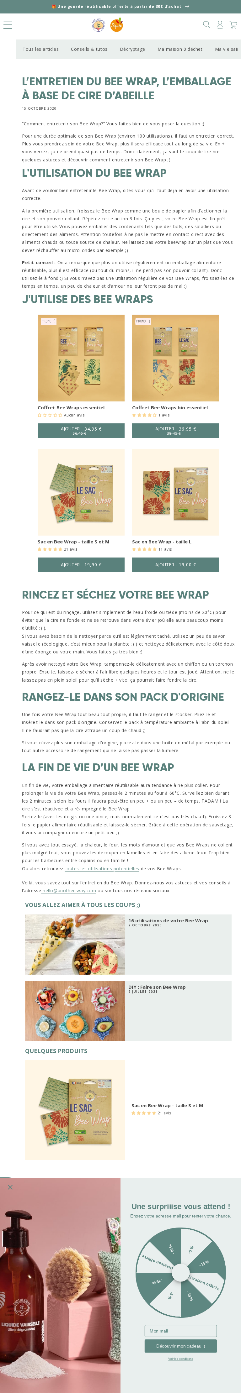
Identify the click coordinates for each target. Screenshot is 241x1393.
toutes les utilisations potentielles (102, 869)
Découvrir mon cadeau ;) (180, 1345)
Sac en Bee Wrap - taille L (161, 541)
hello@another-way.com (68, 890)
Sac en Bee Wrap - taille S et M (74, 541)
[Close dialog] (10, 1187)
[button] (8, 24)
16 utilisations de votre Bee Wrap (168, 920)
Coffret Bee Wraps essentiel (71, 407)
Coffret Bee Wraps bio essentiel (170, 407)
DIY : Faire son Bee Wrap (157, 987)
